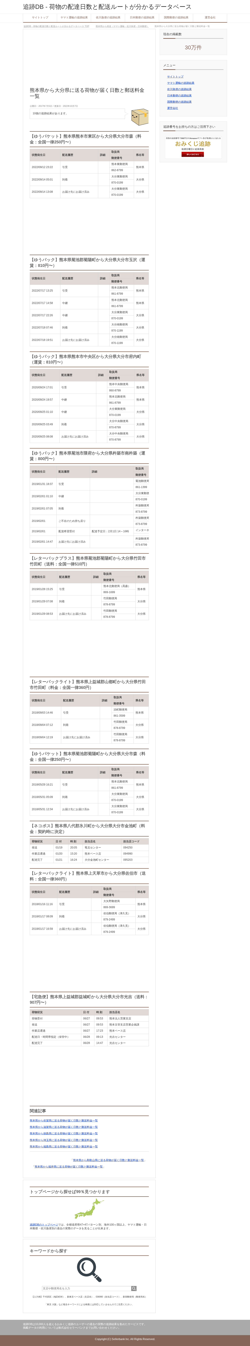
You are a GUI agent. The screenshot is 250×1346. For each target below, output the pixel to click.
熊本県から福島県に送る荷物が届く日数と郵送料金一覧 (64, 1146)
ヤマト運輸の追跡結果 (74, 17)
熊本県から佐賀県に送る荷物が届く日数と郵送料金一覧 (64, 1120)
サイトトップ (40, 17)
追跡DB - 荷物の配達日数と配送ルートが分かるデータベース (107, 6)
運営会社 (210, 17)
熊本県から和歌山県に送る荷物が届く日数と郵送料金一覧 (108, 1160)
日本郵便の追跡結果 (142, 17)
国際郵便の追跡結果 (176, 17)
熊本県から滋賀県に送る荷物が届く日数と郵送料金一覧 (64, 1127)
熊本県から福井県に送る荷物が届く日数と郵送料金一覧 (69, 1166)
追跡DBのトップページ (44, 1224)
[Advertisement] (89, 59)
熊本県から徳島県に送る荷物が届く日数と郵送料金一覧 (64, 1133)
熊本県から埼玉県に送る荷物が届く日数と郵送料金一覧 (64, 1140)
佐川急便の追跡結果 (108, 17)
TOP (58, 26)
